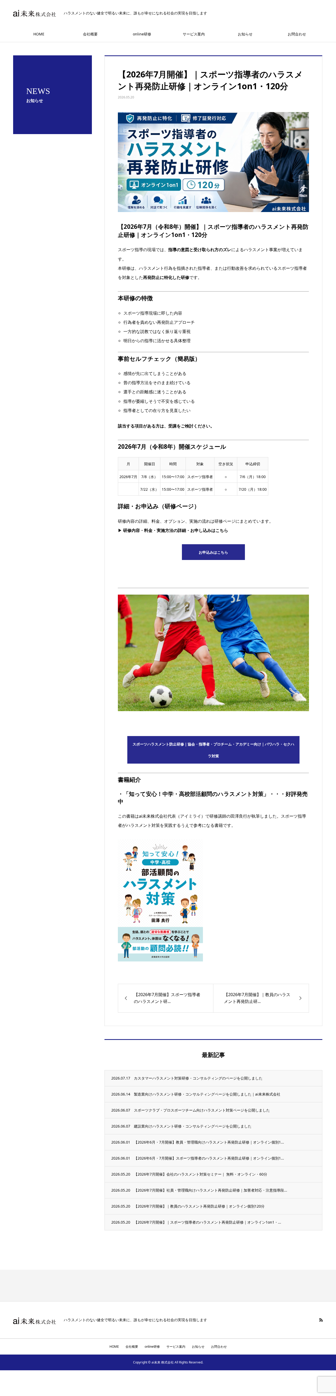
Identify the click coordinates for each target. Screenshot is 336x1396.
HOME (38, 33)
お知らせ (245, 33)
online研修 (142, 33)
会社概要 (90, 33)
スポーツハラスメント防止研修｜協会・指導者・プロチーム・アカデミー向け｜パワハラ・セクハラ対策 (213, 750)
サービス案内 (194, 33)
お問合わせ (297, 33)
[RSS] (321, 1320)
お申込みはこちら (213, 552)
